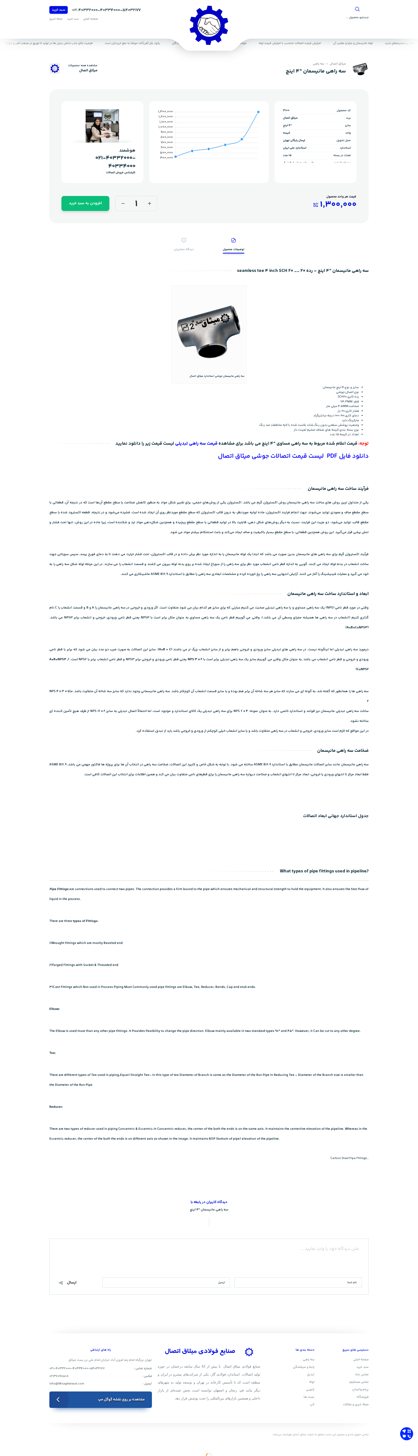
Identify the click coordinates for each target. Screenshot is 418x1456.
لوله (311, 1382)
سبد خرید (58, 10)
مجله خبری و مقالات (356, 1404)
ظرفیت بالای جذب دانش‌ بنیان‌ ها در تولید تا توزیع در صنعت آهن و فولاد (51, 43)
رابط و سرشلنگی (303, 1367)
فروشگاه (363, 1397)
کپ (312, 1404)
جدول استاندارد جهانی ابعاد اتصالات (336, 816)
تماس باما (362, 1374)
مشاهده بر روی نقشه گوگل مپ (121, 1399)
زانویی (310, 1389)
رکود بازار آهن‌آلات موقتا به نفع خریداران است (135, 43)
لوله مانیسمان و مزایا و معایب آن (355, 43)
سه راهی (318, 63)
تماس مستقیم (359, 1382)
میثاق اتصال (338, 63)
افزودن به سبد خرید (85, 203)
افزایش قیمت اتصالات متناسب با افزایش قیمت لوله (292, 43)
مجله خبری (56, 19)
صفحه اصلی (90, 19)
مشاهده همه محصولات (82, 65)
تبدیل (310, 1374)
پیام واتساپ (360, 1389)
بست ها (309, 1397)
